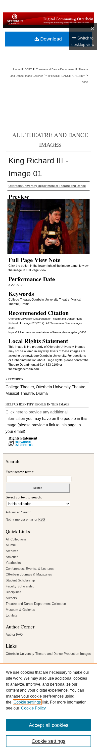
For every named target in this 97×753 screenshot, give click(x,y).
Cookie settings (27, 702)
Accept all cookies (48, 725)
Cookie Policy (33, 708)
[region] (48, 708)
